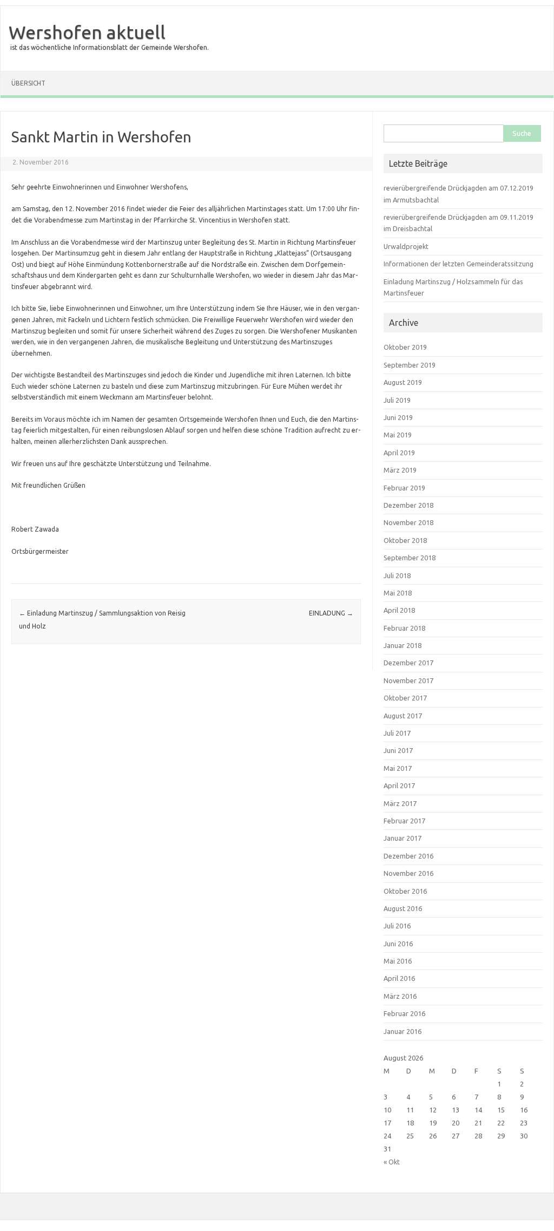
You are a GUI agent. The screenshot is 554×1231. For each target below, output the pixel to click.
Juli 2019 (397, 400)
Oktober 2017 (405, 698)
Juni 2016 (398, 943)
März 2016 (400, 996)
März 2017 (400, 803)
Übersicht (28, 83)
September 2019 (410, 365)
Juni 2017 (398, 750)
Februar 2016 (404, 1013)
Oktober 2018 (405, 540)
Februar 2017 (404, 820)
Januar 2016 (402, 1031)
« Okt (392, 1161)
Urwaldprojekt (406, 246)
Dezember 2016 (408, 856)
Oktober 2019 (405, 347)
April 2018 (399, 610)
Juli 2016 (397, 925)
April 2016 (399, 978)
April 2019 (399, 452)
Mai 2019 (398, 434)
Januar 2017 (402, 838)
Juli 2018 (397, 575)
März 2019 (400, 470)
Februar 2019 (404, 488)
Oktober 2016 (405, 891)
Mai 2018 (398, 593)
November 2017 (408, 680)
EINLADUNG (331, 613)
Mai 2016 (398, 961)
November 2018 (408, 522)
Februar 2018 (404, 628)
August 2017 (403, 715)
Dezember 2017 (408, 662)
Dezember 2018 (408, 505)
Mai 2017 (398, 768)
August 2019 (403, 382)
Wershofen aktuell (87, 32)
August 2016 (403, 908)
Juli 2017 (397, 733)
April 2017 (399, 785)
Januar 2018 (402, 645)
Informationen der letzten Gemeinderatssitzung (458, 263)
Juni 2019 (398, 417)
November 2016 (408, 873)
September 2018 (410, 557)
